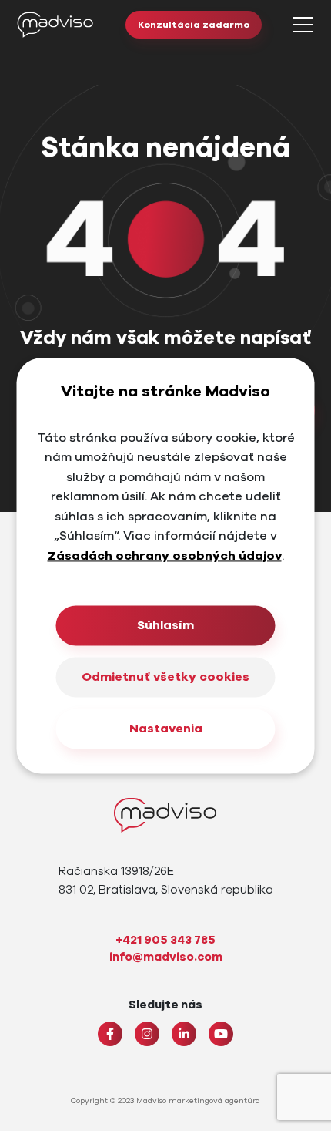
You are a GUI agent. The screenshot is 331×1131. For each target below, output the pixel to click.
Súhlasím (165, 625)
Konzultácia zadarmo (193, 25)
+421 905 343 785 (165, 940)
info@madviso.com (165, 956)
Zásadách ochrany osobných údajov (165, 555)
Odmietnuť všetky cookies (165, 676)
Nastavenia (165, 728)
